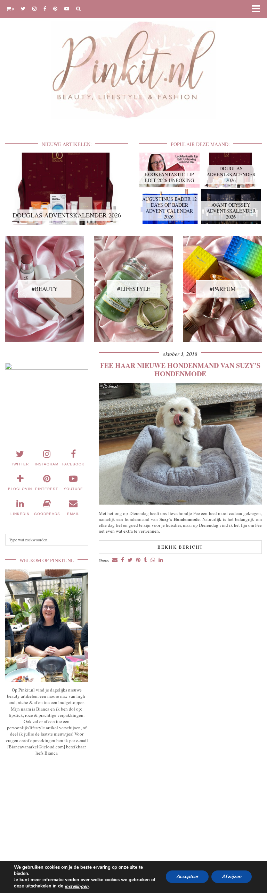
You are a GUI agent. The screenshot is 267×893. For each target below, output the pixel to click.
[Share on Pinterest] (138, 560)
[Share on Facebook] (122, 560)
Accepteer (187, 877)
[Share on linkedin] (161, 560)
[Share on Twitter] (130, 560)
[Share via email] (115, 560)
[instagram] (34, 8)
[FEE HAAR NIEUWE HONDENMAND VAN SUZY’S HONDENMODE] (180, 502)
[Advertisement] (46, 809)
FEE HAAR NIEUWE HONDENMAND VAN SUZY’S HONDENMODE (180, 369)
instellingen (77, 886)
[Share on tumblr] (145, 560)
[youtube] (66, 8)
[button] (258, 9)
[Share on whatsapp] (153, 560)
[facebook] (44, 8)
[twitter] (23, 8)
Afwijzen (231, 877)
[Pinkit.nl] (133, 64)
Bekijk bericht (180, 547)
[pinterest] (55, 8)
